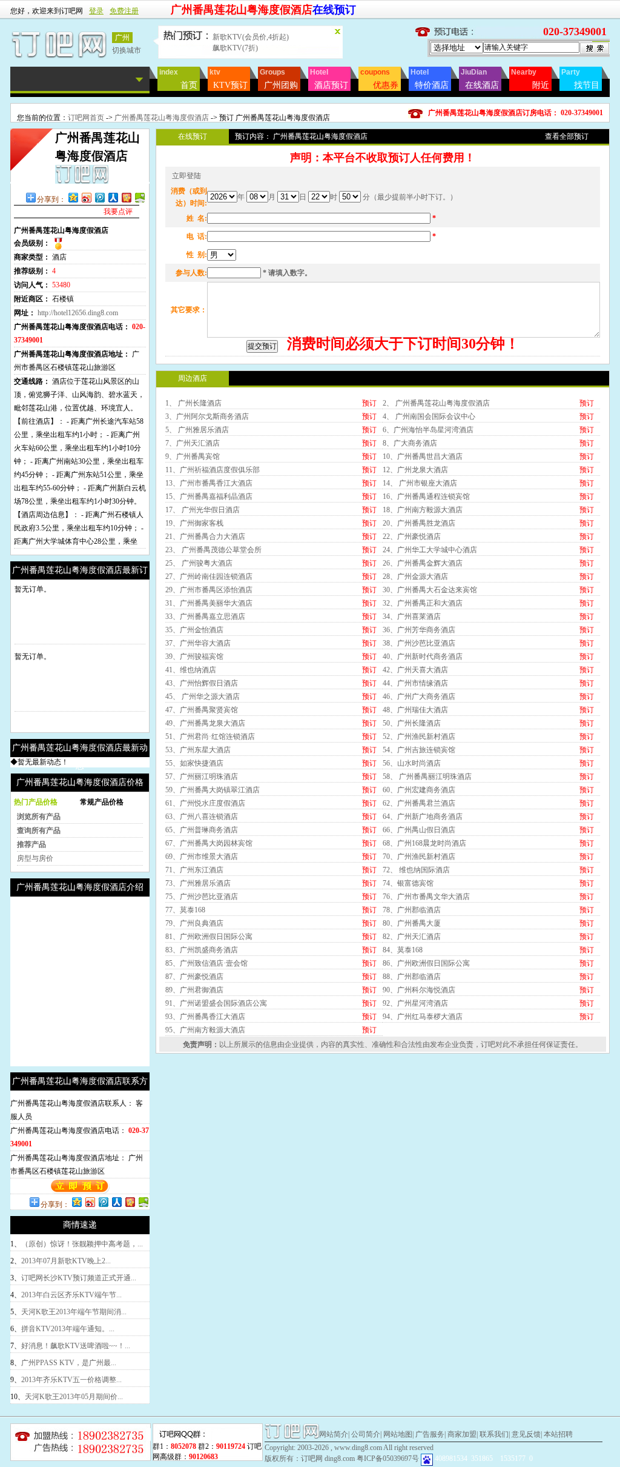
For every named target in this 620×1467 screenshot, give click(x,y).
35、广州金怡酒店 (194, 630)
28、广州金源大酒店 (415, 576)
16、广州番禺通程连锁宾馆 (426, 496)
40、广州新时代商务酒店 (423, 656)
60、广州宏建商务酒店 (419, 790)
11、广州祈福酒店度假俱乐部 (212, 470)
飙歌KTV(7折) (235, 48)
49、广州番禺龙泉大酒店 (205, 723)
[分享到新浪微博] (86, 197)
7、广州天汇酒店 (192, 443)
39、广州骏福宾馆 (194, 656)
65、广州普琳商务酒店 (201, 830)
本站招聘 (558, 1434)
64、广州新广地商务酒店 (423, 816)
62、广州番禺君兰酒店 (419, 803)
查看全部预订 (567, 136)
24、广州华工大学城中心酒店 (430, 550)
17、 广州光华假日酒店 (202, 510)
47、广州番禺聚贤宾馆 (201, 710)
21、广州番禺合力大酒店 (205, 536)
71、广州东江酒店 (194, 870)
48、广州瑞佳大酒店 (415, 710)
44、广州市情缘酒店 (415, 683)
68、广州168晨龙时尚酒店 (424, 843)
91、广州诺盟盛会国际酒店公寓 (216, 1003)
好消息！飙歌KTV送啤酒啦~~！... (75, 1346)
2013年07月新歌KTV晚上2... (66, 1261)
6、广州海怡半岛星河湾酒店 (428, 430)
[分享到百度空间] (139, 197)
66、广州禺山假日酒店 (419, 830)
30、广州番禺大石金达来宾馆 (430, 590)
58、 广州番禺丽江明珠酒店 (427, 776)
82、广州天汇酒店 (412, 936)
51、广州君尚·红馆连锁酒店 (210, 736)
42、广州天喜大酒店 (415, 670)
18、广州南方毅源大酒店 (423, 510)
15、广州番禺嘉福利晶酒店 (208, 496)
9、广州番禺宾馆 (192, 456)
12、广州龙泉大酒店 (415, 470)
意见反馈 (526, 1434)
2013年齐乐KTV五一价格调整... (71, 1379)
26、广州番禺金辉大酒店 (423, 563)
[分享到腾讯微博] (99, 197)
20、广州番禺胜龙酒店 (419, 523)
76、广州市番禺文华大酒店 (426, 896)
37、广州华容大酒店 (198, 643)
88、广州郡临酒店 (412, 976)
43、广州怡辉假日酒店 (201, 683)
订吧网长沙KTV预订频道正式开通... (78, 1278)
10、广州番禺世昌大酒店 (423, 456)
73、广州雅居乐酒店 (198, 883)
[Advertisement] (112, 981)
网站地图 (397, 1434)
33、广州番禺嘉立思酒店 (205, 616)
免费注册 (124, 11)
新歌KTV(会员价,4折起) (251, 37)
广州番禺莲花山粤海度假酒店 (161, 117)
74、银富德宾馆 (408, 883)
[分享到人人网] (112, 197)
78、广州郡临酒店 (412, 910)
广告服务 (429, 1434)
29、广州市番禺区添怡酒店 (208, 590)
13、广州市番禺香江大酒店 (208, 483)
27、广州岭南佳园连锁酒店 (208, 576)
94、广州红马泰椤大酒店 (423, 1016)
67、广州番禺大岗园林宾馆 (208, 843)
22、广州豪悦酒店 (412, 536)
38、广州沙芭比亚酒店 (419, 643)
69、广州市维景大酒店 (201, 856)
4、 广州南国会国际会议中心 (429, 416)
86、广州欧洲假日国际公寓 (426, 963)
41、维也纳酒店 (190, 670)
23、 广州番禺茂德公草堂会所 (213, 550)
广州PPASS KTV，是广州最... (68, 1362)
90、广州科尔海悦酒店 (419, 990)
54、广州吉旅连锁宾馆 (419, 750)
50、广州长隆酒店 (412, 723)
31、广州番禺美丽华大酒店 (208, 603)
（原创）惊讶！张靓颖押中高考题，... (82, 1244)
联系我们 (494, 1434)
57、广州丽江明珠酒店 (201, 776)
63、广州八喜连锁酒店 (201, 816)
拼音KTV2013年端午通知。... (67, 1329)
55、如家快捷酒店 (194, 763)
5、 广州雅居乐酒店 (197, 430)
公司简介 (365, 1434)
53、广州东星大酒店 (198, 750)
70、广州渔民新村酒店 (419, 856)
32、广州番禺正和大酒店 (423, 603)
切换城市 (126, 50)
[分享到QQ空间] (72, 197)
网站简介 (333, 1434)
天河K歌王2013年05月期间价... (74, 1396)
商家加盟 (462, 1434)
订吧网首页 (86, 117)
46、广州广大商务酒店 (419, 696)
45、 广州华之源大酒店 (202, 696)
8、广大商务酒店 (410, 443)
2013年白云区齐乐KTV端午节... (71, 1295)
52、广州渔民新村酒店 (419, 736)
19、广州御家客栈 (194, 523)
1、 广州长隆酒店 (193, 403)
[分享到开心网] (126, 197)
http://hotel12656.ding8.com (78, 313)
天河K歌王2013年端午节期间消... (74, 1312)
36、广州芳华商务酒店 (419, 630)
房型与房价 (35, 858)
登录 (96, 11)
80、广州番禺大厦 (412, 923)
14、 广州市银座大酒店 (420, 483)
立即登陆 (186, 176)
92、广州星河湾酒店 (415, 1003)
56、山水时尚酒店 (412, 763)
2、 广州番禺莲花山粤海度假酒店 (436, 403)
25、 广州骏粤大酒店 (198, 563)
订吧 (488, 1044)
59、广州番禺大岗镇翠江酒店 (212, 790)
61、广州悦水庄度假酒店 (205, 803)
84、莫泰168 (403, 950)
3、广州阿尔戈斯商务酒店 (207, 416)
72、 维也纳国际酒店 (416, 870)
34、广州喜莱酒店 (412, 616)
